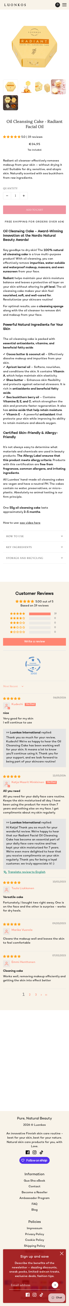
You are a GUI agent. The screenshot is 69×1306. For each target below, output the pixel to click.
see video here (30, 522)
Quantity (10, 188)
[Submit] (55, 1285)
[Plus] (24, 195)
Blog (34, 1209)
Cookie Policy (34, 1240)
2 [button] (29, 994)
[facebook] (27, 1294)
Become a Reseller (35, 1192)
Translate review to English (26, 872)
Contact (34, 1186)
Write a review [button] (34, 641)
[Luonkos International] (18, 4)
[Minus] (7, 195)
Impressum (34, 1228)
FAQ (34, 1204)
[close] (62, 1253)
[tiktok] (41, 1294)
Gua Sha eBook (34, 1180)
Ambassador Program (34, 1198)
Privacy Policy (34, 1234)
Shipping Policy (34, 1246)
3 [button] (36, 994)
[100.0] (33, 664)
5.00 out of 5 (44, 601)
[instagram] (34, 1294)
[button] (12, 137)
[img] (12, 698)
